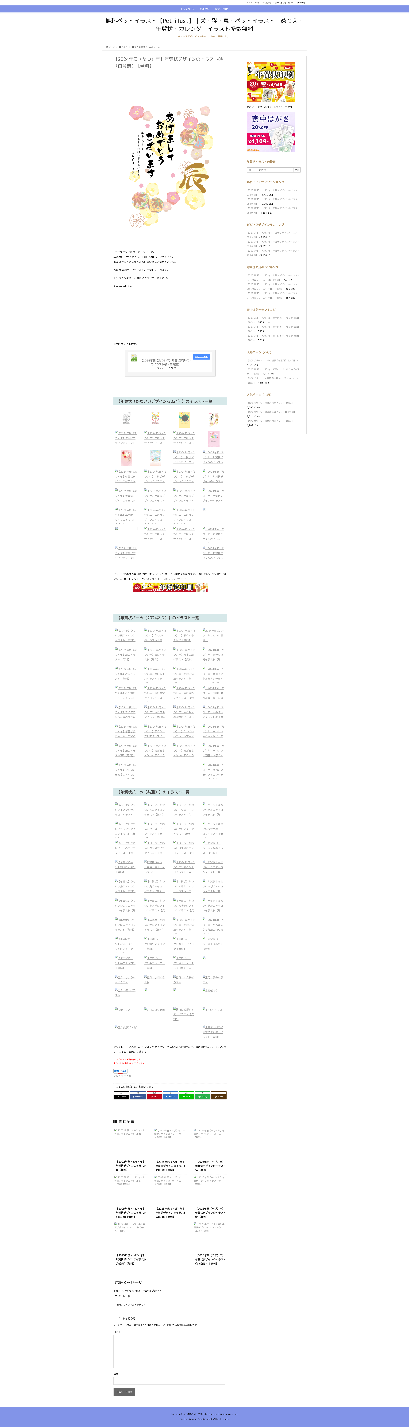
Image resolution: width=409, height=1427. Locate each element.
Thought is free (221, 1419)
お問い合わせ (280, 2)
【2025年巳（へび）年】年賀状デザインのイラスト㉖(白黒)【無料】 (171, 1213)
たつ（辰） (156, 46)
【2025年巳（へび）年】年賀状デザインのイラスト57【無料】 (210, 1166)
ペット (125, 46)
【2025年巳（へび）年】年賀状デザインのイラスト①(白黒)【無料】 (131, 1259)
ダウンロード (201, 356)
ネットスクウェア (278, 107)
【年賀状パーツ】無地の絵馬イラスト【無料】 (270, 402)
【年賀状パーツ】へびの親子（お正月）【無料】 (271, 360)
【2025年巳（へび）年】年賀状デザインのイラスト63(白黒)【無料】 (131, 1213)
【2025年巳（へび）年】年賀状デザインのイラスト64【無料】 (210, 1213)
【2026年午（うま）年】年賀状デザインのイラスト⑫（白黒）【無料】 (210, 1259)
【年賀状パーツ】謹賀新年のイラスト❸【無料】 (271, 411)
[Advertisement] (171, 78)
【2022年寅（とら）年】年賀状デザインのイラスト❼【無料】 (131, 1166)
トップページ (254, 2)
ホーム (112, 46)
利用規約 (267, 2)
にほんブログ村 (122, 1076)
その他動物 (139, 46)
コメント (118, 1332)
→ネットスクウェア (174, 579)
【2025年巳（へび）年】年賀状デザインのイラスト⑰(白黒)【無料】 (171, 1166)
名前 (116, 1374)
